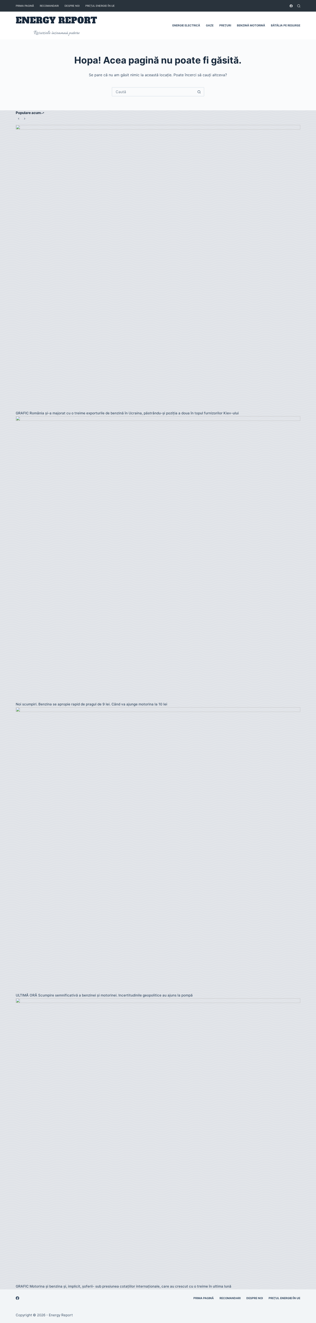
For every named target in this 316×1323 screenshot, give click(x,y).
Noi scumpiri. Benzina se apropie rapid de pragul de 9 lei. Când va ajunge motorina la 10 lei (91, 704)
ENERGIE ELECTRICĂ (186, 25)
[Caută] (298, 5)
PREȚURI (225, 25)
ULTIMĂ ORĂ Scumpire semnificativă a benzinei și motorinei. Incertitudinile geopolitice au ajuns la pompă (104, 995)
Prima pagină (25, 5)
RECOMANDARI (49, 5)
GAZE (210, 25)
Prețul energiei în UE (100, 5)
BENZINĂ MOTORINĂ (251, 25)
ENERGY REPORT (56, 20)
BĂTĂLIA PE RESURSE (285, 25)
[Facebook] (291, 5)
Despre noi (72, 5)
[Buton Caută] (199, 91)
